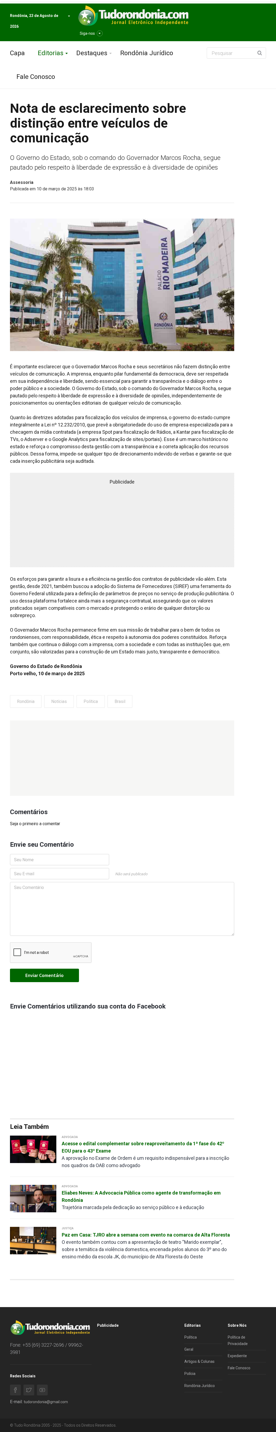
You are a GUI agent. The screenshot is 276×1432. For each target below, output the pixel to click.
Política (91, 701)
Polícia (189, 1373)
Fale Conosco (35, 76)
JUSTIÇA (68, 1228)
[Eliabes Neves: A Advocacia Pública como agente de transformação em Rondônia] (33, 1198)
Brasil (120, 701)
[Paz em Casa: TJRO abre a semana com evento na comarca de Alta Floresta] (33, 1240)
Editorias (50, 53)
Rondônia (25, 701)
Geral (188, 1349)
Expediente (237, 1356)
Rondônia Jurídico (146, 53)
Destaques (91, 53)
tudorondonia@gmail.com (46, 1402)
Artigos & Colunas (199, 1361)
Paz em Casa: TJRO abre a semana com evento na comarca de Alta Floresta (146, 1235)
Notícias (59, 701)
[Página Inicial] (132, 15)
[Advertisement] (122, 758)
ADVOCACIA (70, 1137)
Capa (17, 53)
